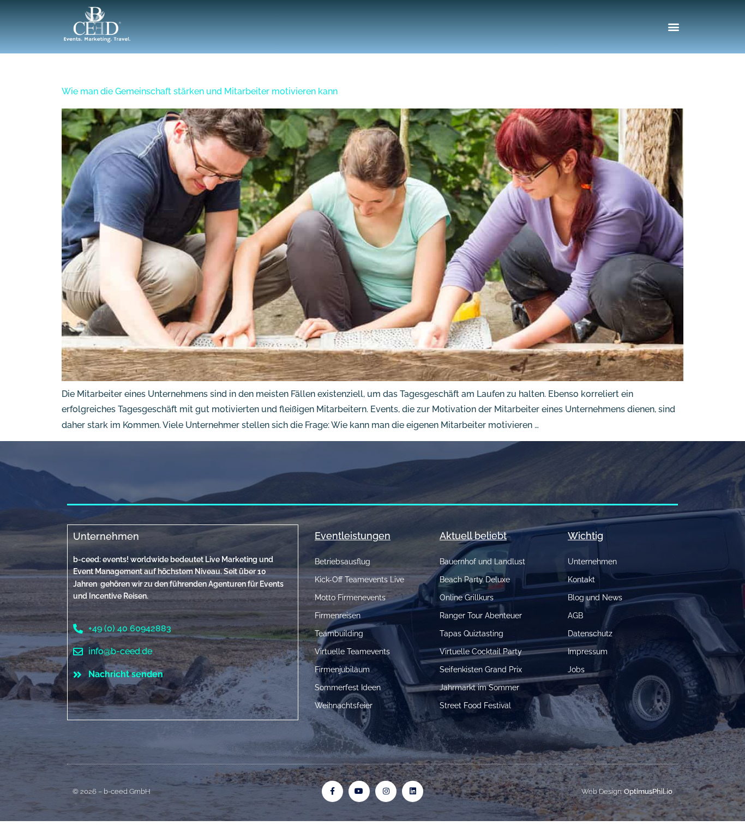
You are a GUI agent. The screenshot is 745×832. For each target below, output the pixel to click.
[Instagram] (385, 791)
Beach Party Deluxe (475, 579)
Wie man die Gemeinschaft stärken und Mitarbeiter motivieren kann (200, 91)
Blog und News (595, 597)
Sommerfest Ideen (348, 687)
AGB (575, 615)
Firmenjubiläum (342, 669)
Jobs (576, 669)
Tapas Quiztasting (471, 633)
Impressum (588, 651)
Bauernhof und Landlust (482, 561)
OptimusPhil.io (648, 791)
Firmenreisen (338, 615)
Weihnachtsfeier (343, 705)
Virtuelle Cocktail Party (481, 651)
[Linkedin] (412, 791)
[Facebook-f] (332, 791)
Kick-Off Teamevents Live (359, 579)
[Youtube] (359, 791)
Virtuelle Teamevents (352, 651)
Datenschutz (590, 633)
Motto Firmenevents (350, 597)
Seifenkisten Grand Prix (481, 669)
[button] (674, 27)
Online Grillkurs (467, 597)
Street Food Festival (475, 705)
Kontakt (581, 579)
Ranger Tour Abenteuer (481, 615)
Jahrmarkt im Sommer (479, 687)
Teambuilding (339, 633)
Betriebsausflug (342, 561)
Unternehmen (106, 536)
